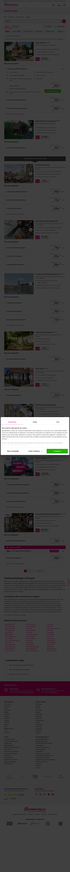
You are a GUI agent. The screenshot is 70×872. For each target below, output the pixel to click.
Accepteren (57, 451)
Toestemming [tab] (12, 422)
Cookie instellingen (34, 451)
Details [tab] (35, 422)
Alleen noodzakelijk (13, 451)
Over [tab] (57, 422)
